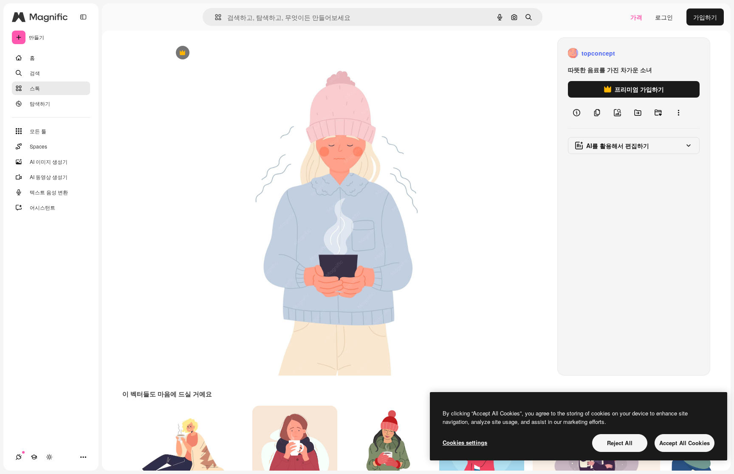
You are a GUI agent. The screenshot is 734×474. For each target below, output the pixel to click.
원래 (216, 53)
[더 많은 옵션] (678, 112)
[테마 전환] (49, 457)
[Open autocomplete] (214, 17)
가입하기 (705, 17)
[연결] (18, 457)
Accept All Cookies (684, 443)
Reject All (619, 443)
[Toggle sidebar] (83, 17)
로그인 (664, 17)
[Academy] (34, 457)
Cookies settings (465, 442)
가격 (636, 17)
